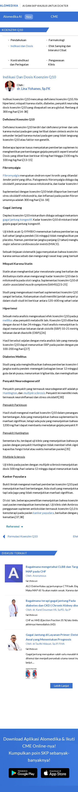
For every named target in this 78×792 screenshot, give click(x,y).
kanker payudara (43, 512)
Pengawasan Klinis (56, 62)
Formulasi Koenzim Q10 (23, 536)
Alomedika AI (12, 16)
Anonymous (39, 575)
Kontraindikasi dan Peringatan (19, 62)
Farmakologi (57, 40)
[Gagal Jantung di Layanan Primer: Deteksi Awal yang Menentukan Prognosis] (14, 649)
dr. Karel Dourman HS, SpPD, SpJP (52, 609)
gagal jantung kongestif (17, 219)
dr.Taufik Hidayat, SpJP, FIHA (49, 643)
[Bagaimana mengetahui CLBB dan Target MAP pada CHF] (14, 581)
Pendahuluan (18, 40)
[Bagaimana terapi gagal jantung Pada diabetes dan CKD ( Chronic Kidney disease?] (14, 615)
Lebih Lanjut (61, 685)
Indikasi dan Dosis (22, 46)
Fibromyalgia (11, 175)
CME (54, 16)
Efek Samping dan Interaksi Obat (59, 48)
